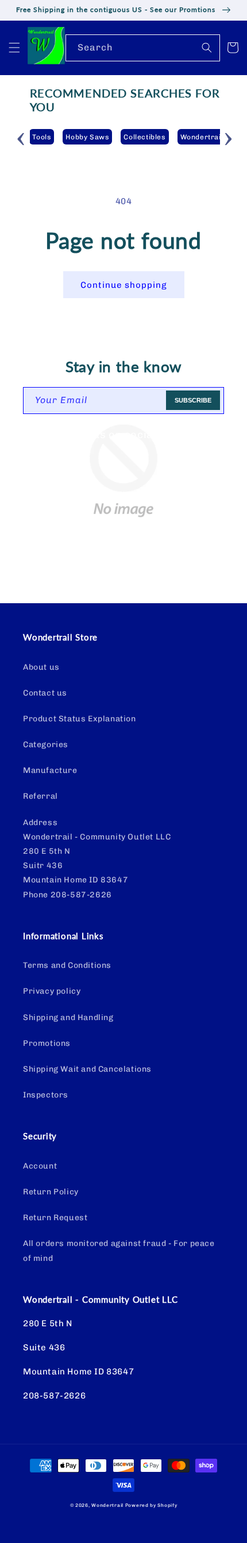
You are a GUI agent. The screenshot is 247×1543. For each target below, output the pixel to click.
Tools (41, 137)
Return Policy (51, 1192)
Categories (45, 744)
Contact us (45, 693)
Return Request (55, 1217)
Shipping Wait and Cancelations (87, 1069)
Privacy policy (51, 991)
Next (228, 137)
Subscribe (193, 400)
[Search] (206, 47)
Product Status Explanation (79, 719)
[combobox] (142, 48)
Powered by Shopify (151, 1505)
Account (40, 1166)
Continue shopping (123, 285)
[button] (14, 47)
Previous (21, 137)
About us (41, 667)
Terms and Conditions (67, 965)
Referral (40, 796)
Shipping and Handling (68, 1017)
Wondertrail (107, 1505)
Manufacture (50, 770)
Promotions (47, 1043)
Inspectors (45, 1095)
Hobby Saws (87, 137)
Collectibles (144, 137)
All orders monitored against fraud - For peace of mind (119, 1251)
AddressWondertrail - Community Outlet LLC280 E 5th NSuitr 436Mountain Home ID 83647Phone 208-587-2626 (97, 859)
